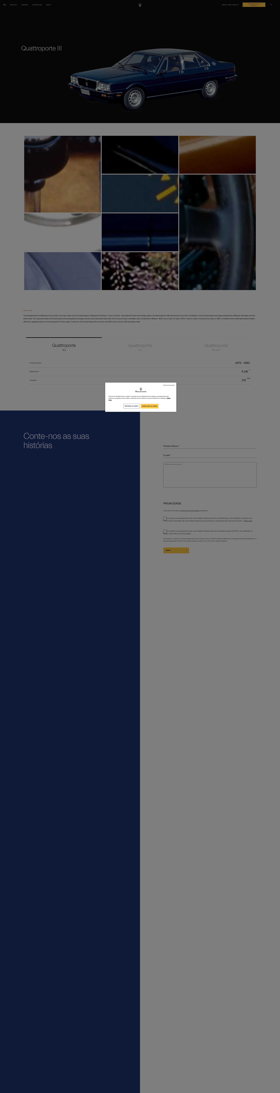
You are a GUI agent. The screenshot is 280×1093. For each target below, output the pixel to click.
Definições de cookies (131, 406)
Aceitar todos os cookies (149, 406)
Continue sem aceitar (169, 385)
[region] (140, 397)
